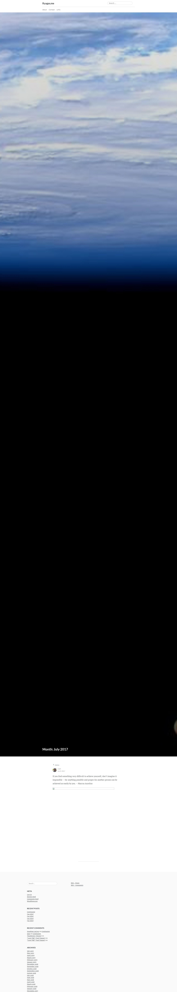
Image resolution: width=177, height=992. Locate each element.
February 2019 (32, 960)
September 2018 (33, 971)
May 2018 (30, 980)
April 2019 (30, 955)
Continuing (31, 912)
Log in (29, 895)
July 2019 (30, 951)
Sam (28, 934)
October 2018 (31, 969)
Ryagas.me (48, 3)
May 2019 (30, 953)
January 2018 (31, 989)
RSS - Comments (77, 885)
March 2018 (31, 984)
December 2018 (32, 964)
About (44, 10)
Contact (52, 10)
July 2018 (30, 975)
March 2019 (31, 958)
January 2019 (31, 962)
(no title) (30, 914)
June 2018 (30, 977)
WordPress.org (32, 901)
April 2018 (30, 982)
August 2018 (31, 973)
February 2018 (32, 986)
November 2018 (32, 966)
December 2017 (32, 991)
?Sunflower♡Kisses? (34, 936)
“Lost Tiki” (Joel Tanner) (36, 938)
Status (57, 765)
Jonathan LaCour (33, 931)
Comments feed (32, 899)
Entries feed (31, 897)
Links (58, 10)
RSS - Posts (75, 883)
